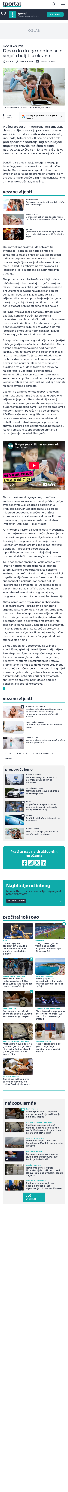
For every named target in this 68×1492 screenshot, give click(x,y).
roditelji (21, 754)
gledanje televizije (42, 754)
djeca (8, 754)
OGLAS (34, 31)
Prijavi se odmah (16, 901)
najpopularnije (20, 1103)
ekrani (8, 758)
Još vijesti (31, 1197)
